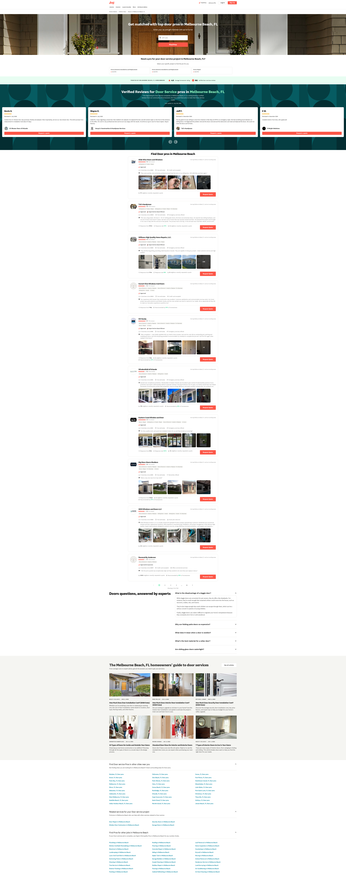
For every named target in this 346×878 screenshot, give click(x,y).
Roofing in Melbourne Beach (161, 843)
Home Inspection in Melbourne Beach (207, 846)
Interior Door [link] (122, 11)
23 (186, 585)
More (134, 7)
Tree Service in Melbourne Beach (119, 865)
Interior (112, 7)
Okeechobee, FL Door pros (203, 784)
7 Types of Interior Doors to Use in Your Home (213, 745)
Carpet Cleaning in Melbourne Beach (164, 862)
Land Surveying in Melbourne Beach (206, 865)
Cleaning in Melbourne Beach (118, 862)
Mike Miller (156, 699)
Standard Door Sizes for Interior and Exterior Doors (172, 745)
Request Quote (208, 194)
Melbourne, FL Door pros (117, 784)
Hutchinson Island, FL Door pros (205, 781)
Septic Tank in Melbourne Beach (162, 856)
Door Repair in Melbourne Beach (119, 822)
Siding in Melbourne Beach (160, 852)
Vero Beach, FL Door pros (160, 777)
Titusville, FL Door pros (203, 797)
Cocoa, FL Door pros (202, 774)
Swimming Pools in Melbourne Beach (121, 859)
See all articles (229, 665)
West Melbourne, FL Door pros (119, 797)
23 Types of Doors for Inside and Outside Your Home (129, 745)
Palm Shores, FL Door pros (161, 781)
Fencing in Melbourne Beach (161, 869)
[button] (145, 182)
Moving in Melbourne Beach (204, 856)
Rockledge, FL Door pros (160, 790)
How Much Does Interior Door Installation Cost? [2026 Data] (170, 704)
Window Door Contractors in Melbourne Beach (124, 825)
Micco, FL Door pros (115, 787)
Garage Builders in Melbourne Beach (164, 859)
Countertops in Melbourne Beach (205, 849)
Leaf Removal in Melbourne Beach (206, 843)
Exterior (118, 7)
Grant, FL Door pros (115, 777)
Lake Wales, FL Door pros (203, 787)
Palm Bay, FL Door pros (117, 781)
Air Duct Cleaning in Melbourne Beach (207, 872)
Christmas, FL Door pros (203, 794)
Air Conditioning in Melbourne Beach (207, 869)
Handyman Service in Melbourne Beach (207, 862)
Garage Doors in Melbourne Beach (163, 825)
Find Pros (173, 45)
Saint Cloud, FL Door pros (160, 800)
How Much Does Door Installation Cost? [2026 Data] (129, 703)
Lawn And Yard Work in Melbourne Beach (122, 856)
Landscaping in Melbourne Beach (120, 852)
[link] (6, 128)
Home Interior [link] (113, 11)
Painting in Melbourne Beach (118, 872)
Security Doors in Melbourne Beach (163, 822)
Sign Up (232, 3)
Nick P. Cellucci (114, 699)
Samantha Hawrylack (116, 741)
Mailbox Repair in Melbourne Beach (163, 865)
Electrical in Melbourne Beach (118, 849)
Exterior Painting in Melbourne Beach (121, 869)
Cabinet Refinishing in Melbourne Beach (165, 872)
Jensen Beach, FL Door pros (204, 803)
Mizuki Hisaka (157, 741)
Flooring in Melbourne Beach (161, 846)
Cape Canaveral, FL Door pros (162, 797)
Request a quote (44, 133)
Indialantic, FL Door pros (117, 794)
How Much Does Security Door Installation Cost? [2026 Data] (214, 704)
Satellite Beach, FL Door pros (118, 800)
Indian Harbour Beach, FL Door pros (120, 803)
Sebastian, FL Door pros (117, 790)
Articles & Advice (142, 7)
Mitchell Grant (201, 699)
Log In (223, 3)
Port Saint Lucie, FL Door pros (205, 790)
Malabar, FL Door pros (116, 774)
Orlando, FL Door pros (159, 794)
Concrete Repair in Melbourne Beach (164, 849)
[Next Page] (192, 585)
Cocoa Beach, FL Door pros (161, 787)
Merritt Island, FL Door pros (161, 803)
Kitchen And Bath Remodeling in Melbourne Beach (125, 846)
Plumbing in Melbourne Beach (118, 843)
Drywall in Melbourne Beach (204, 852)
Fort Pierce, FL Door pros (203, 777)
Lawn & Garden (126, 7)
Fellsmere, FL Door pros (160, 774)
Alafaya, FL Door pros (202, 800)
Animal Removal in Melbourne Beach (207, 859)
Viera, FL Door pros (158, 784)
